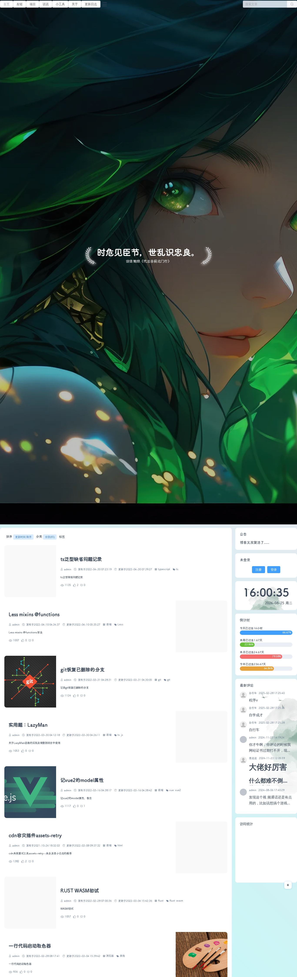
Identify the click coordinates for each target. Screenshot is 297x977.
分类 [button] (45, 537)
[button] (60, 4)
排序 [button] (19, 537)
